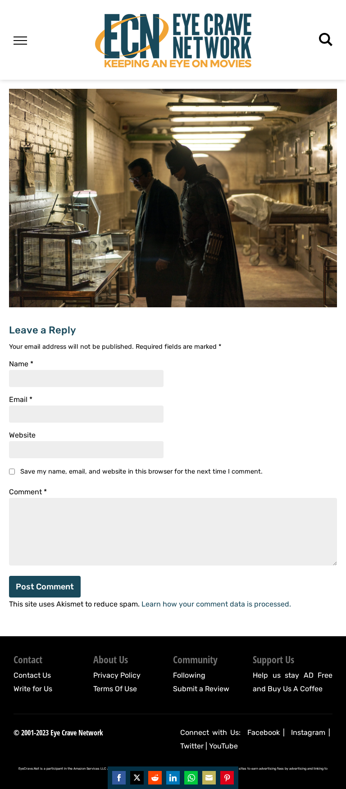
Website (22, 435)
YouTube (223, 746)
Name (21, 364)
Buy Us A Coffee (295, 688)
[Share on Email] (209, 777)
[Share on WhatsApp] (191, 777)
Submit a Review (201, 688)
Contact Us (32, 675)
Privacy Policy (117, 675)
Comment (28, 492)
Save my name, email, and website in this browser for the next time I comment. (141, 471)
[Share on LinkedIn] (173, 777)
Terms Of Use (115, 688)
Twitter (192, 746)
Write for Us (33, 688)
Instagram (308, 732)
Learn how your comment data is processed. (216, 604)
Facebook (263, 732)
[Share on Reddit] (155, 777)
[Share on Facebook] (119, 777)
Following (189, 675)
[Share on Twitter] (137, 777)
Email (20, 399)
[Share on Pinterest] (227, 777)
